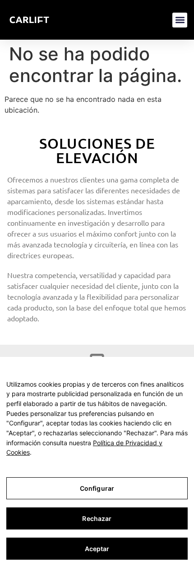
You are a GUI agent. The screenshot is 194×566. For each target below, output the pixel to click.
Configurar (97, 488)
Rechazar (96, 518)
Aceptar (97, 548)
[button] (179, 20)
